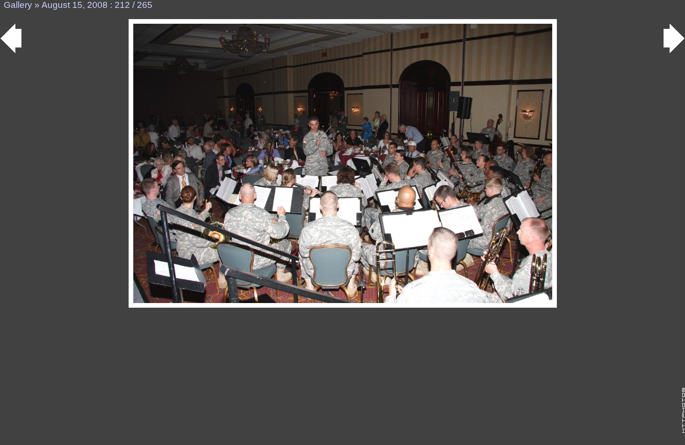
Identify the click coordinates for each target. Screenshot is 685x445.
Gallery (18, 5)
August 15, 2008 (74, 5)
